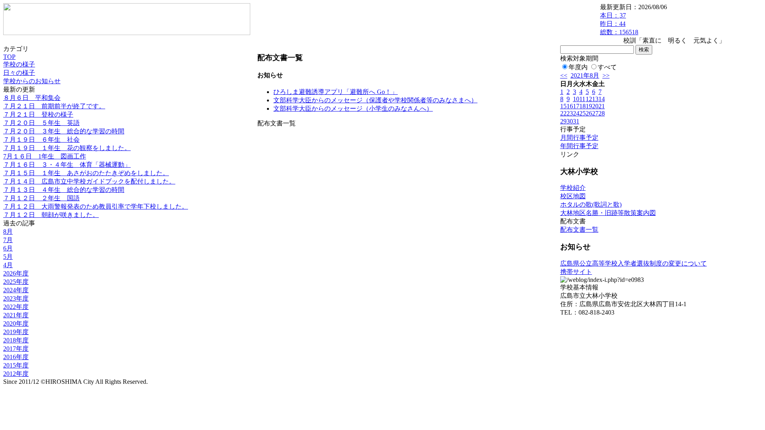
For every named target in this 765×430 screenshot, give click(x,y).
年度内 (578, 67)
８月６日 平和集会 (32, 97)
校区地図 (573, 196)
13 (595, 99)
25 (582, 113)
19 (589, 106)
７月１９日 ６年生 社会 (41, 139)
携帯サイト (576, 271)
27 (595, 113)
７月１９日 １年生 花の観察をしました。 (67, 148)
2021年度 (16, 315)
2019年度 (16, 331)
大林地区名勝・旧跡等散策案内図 (608, 212)
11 (582, 99)
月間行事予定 (579, 137)
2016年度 (16, 357)
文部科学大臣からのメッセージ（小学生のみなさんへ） (353, 108)
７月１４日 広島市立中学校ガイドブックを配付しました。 (89, 181)
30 (570, 121)
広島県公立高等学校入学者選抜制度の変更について (633, 263)
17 (576, 106)
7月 (8, 239)
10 (576, 99)
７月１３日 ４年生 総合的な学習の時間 (63, 189)
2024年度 (16, 290)
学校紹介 (573, 187)
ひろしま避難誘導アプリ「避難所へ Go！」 (335, 91)
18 (582, 106)
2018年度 (16, 340)
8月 (8, 231)
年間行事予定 (579, 146)
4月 (8, 265)
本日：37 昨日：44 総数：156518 (619, 23)
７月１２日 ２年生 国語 (41, 198)
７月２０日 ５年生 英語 (41, 122)
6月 (8, 248)
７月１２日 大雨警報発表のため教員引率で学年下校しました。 (95, 206)
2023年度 (16, 298)
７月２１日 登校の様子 (38, 114)
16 (570, 106)
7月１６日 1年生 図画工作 (44, 156)
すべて (607, 67)
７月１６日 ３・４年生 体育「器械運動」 (67, 164)
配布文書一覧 (579, 229)
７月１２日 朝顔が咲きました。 (51, 214)
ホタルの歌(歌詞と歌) (591, 204)
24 (576, 113)
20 (595, 106)
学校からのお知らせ (32, 81)
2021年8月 (585, 75)
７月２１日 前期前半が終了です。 (54, 106)
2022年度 (16, 306)
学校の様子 (19, 64)
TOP (9, 56)
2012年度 (16, 373)
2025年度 (16, 281)
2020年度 (16, 323)
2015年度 (16, 365)
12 (589, 99)
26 (589, 113)
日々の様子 (19, 72)
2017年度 (16, 348)
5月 (8, 256)
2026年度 (16, 273)
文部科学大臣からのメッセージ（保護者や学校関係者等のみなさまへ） (375, 100)
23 (570, 113)
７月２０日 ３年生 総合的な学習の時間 (63, 131)
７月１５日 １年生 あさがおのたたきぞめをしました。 (86, 173)
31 (576, 121)
